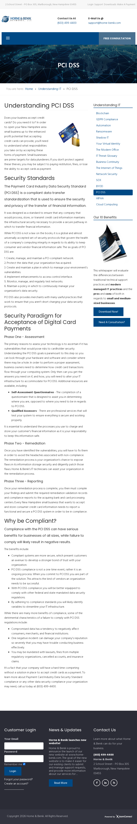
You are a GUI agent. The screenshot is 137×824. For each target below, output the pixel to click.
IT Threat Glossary (106, 156)
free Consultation (117, 38)
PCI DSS (100, 192)
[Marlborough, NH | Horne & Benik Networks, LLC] (20, 19)
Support (98, 5)
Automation (103, 125)
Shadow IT (102, 137)
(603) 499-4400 (67, 23)
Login (90, 5)
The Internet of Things (109, 168)
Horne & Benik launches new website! (67, 742)
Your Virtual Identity (108, 144)
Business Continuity (107, 162)
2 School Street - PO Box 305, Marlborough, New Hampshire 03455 (40, 5)
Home (29, 89)
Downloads (110, 5)
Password (10, 751)
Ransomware (104, 131)
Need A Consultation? (112, 322)
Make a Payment (126, 5)
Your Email (11, 739)
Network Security (106, 174)
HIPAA (100, 198)
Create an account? (16, 783)
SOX (98, 180)
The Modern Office (107, 150)
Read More (60, 783)
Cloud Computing (107, 204)
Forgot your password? (18, 779)
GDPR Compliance (107, 119)
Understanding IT (49, 89)
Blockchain (102, 113)
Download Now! (108, 312)
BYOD (99, 186)
